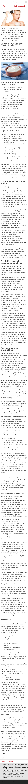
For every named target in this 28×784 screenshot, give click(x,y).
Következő (3, 753)
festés (8, 200)
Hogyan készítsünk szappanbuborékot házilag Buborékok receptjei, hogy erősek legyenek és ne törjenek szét (15, 767)
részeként (10, 198)
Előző (2, 758)
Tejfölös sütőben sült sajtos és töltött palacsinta (15, 764)
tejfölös (4, 187)
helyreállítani (13, 106)
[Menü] (26, 2)
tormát (6, 455)
